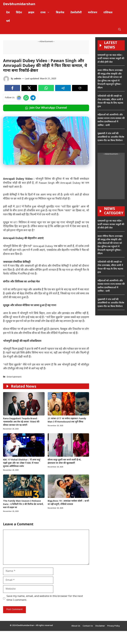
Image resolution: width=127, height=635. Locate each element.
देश (8, 12)
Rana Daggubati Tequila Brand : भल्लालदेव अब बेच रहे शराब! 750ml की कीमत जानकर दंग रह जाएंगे (21, 422)
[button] (119, 30)
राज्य (43, 12)
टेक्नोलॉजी (76, 12)
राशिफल (107, 12)
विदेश (19, 12)
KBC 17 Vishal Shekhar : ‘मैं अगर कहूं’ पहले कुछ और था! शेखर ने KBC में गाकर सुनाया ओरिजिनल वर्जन (22, 463)
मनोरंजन (92, 12)
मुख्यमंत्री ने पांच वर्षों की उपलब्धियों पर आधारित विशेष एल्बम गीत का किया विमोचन (111, 137)
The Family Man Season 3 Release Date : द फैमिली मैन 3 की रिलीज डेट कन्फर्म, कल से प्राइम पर (23, 504)
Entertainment (14, 377)
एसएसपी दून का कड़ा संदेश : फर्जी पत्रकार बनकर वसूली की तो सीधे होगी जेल (111, 59)
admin (17, 78)
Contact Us (88, 626)
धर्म (8, 21)
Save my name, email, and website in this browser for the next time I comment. (45, 598)
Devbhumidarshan (19, 4)
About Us (75, 626)
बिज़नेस (60, 12)
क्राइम (31, 12)
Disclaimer (100, 626)
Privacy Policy (113, 626)
